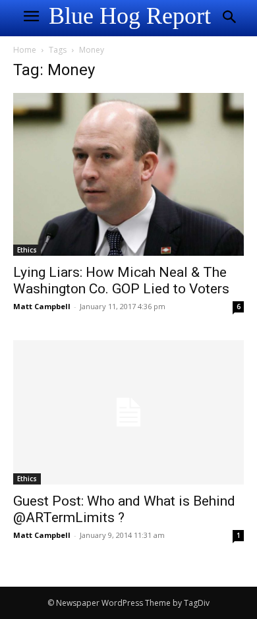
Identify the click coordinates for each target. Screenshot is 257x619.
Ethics (27, 249)
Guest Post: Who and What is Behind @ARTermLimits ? (124, 509)
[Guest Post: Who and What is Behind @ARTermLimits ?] (128, 412)
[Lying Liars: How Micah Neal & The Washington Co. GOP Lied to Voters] (128, 174)
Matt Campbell (42, 306)
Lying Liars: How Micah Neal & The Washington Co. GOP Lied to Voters (121, 280)
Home (24, 49)
